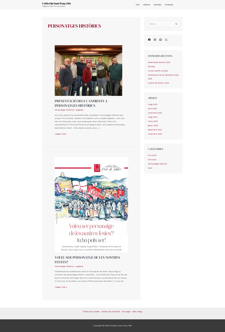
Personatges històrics (64, 110)
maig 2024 (152, 117)
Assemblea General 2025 (159, 62)
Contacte (169, 5)
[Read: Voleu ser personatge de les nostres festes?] (91, 204)
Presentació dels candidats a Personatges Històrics (81, 103)
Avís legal (126, 311)
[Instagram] (182, 5)
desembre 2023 (155, 130)
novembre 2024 (155, 113)
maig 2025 (152, 104)
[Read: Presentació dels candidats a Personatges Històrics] (88, 70)
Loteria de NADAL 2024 (158, 83)
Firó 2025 (152, 155)
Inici (137, 5)
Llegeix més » (61, 133)
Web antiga (137, 311)
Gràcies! (151, 66)
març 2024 (153, 121)
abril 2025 (152, 108)
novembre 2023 (155, 134)
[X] (166, 40)
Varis (150, 168)
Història (146, 5)
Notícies (157, 5)
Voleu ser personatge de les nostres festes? (87, 259)
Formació (152, 159)
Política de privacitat (110, 311)
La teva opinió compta (158, 71)
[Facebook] (178, 5)
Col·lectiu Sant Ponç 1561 (56, 3)
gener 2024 (153, 125)
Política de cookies (91, 311)
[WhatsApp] (160, 40)
